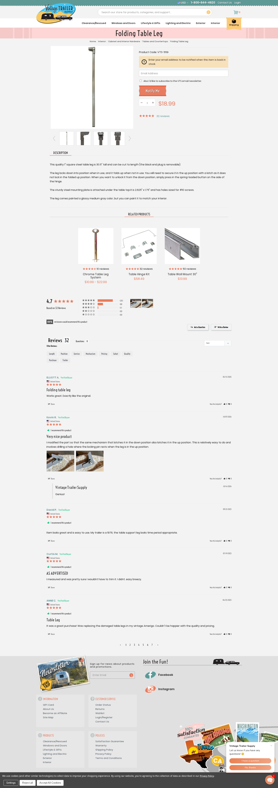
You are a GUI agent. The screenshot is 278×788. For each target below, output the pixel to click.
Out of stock (139, 245)
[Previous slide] (54, 138)
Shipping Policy (104, 749)
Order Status (103, 704)
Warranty (101, 745)
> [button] (157, 644)
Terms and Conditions (108, 758)
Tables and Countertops (155, 41)
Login (237, 2)
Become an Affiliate (55, 713)
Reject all (27, 782)
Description (60, 153)
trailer (65, 360)
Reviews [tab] (55, 340)
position (64, 353)
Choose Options (95, 245)
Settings (11, 782)
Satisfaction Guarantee (109, 741)
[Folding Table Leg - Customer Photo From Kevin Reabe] (135, 303)
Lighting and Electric (178, 23)
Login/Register (103, 717)
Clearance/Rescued (94, 23)
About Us (48, 709)
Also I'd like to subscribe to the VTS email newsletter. (173, 81)
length (52, 353)
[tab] (139, 214)
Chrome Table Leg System (96, 275)
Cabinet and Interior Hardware (124, 41)
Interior (215, 23)
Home (93, 41)
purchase (52, 360)
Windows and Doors (123, 23)
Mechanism (90, 353)
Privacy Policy (103, 754)
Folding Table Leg (179, 41)
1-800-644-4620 (203, 2)
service (77, 353)
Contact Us (225, 2)
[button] (225, 404)
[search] (208, 12)
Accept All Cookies (50, 782)
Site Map (48, 717)
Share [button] (52, 404)
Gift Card (48, 704)
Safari (115, 353)
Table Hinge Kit (139, 274)
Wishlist (99, 713)
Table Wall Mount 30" (182, 274)
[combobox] (155, 12)
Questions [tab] (80, 341)
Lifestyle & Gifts (150, 23)
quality (127, 353)
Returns (100, 709)
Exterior (200, 23)
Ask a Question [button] (199, 327)
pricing (104, 353)
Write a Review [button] (223, 327)
